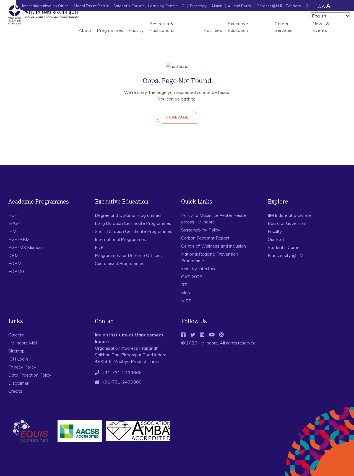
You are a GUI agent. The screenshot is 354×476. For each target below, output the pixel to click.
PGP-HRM (19, 239)
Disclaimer (18, 383)
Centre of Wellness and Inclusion (213, 246)
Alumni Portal (240, 6)
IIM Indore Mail (22, 343)
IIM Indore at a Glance (289, 215)
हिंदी (308, 6)
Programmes (110, 30)
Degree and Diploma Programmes (128, 215)
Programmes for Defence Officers (128, 255)
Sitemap (16, 351)
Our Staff (277, 239)
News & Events (321, 27)
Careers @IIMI (269, 6)
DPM (13, 255)
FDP (99, 247)
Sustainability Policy (200, 230)
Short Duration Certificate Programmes (133, 231)
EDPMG (16, 271)
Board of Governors (287, 223)
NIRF (186, 300)
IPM (12, 231)
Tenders (293, 6)
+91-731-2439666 (122, 372)
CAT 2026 (191, 276)
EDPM (14, 263)
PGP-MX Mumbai (25, 247)
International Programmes (120, 239)
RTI (184, 284)
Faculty (136, 30)
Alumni (217, 6)
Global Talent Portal (91, 6)
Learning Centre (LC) (167, 6)
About (85, 30)
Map (185, 292)
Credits (15, 391)
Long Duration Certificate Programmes (133, 223)
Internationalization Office (45, 6)
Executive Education (238, 27)
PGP (12, 215)
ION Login (18, 359)
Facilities (213, 30)
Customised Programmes (119, 263)
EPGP (14, 223)
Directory (198, 6)
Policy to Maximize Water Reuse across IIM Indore (213, 218)
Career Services (283, 27)
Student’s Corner (128, 6)
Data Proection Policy (29, 375)
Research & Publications (162, 27)
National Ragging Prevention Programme (209, 257)
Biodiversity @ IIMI (286, 255)
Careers (16, 335)
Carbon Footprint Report (205, 238)
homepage (177, 117)
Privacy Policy (22, 367)
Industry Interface (199, 268)
